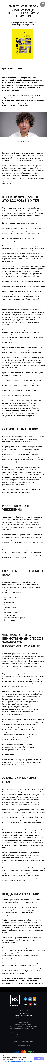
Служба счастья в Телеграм (23, 1018)
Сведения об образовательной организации (23, 1034)
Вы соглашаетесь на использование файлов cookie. (17, 1061)
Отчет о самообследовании (23, 1037)
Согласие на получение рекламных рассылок (23, 1028)
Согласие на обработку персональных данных (23, 1026)
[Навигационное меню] (43, 4)
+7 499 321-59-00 (23, 1013)
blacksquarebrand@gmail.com (23, 1015)
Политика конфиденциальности (23, 1024)
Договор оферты (23, 1022)
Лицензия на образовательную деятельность (23, 1032)
